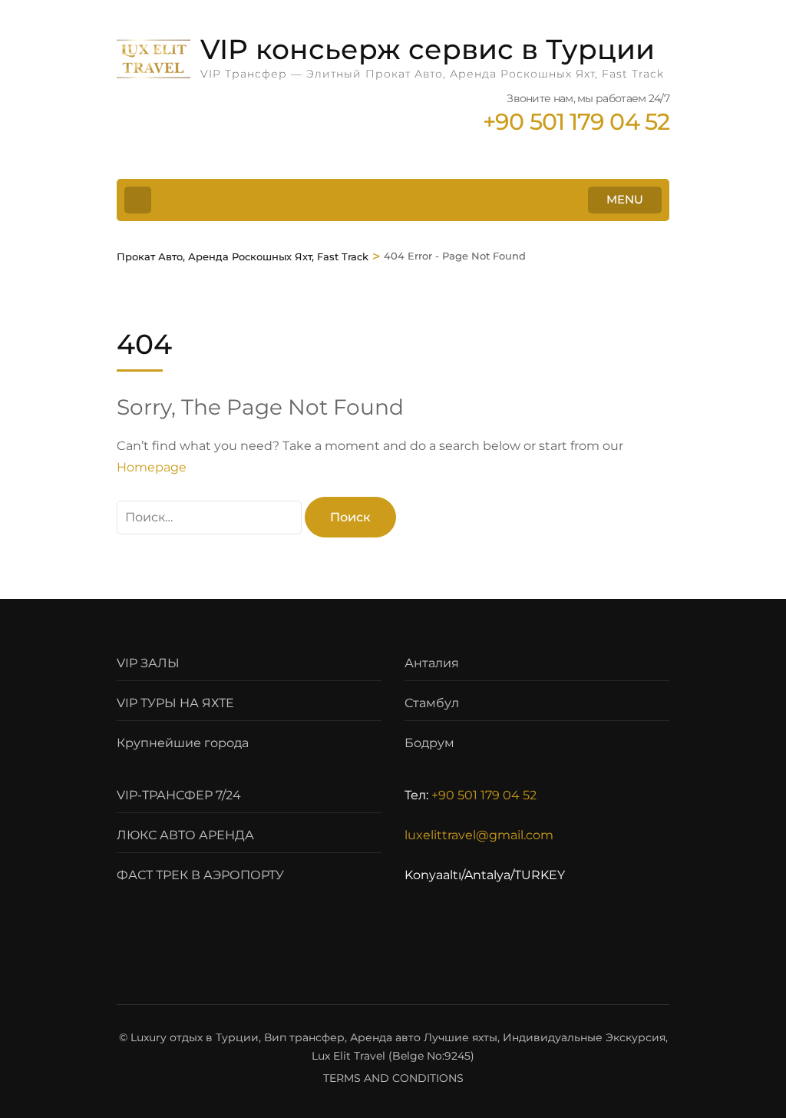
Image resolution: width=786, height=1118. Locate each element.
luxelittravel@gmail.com (479, 835)
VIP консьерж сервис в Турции (427, 49)
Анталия (432, 663)
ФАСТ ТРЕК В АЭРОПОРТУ (200, 875)
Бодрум (429, 743)
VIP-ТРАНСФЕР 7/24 (179, 795)
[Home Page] (137, 200)
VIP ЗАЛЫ (148, 663)
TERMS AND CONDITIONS (393, 1078)
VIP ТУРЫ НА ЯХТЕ (175, 703)
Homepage (152, 467)
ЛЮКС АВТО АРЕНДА (185, 835)
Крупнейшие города (183, 743)
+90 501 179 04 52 (484, 795)
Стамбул (432, 703)
